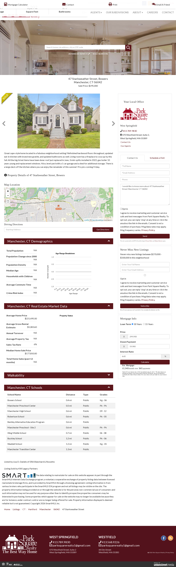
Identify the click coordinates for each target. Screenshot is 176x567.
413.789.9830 (61, 542)
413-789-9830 (130, 131)
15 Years (149, 324)
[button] (128, 48)
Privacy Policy (148, 230)
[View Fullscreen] (8, 201)
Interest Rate (127, 351)
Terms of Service (159, 241)
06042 (56, 509)
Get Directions (103, 229)
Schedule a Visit (157, 158)
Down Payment (128, 341)
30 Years (137, 324)
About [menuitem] (137, 12)
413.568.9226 (110, 542)
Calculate (145, 362)
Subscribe (145, 306)
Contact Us (125, 142)
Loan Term (125, 324)
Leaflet (86, 220)
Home (7, 509)
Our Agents (126, 146)
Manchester (45, 509)
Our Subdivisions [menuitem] (117, 12)
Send (145, 236)
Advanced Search (78, 54)
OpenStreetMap (97, 220)
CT (24, 509)
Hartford (32, 509)
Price (122, 332)
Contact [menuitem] (168, 12)
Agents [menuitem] (95, 12)
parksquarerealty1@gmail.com (71, 545)
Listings (16, 509)
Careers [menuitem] (152, 12)
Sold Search (99, 54)
